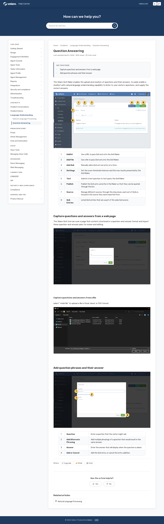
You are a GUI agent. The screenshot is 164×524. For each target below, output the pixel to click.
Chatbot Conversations (19, 107)
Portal (12, 133)
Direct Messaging (17, 163)
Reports (13, 81)
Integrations (15, 85)
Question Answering (21, 123)
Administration (16, 94)
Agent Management (18, 77)
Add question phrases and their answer (76, 73)
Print (91, 463)
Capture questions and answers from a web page (80, 69)
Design (13, 53)
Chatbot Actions (16, 111)
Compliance (15, 190)
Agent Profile (15, 73)
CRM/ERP (14, 176)
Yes (96, 484)
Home (55, 45)
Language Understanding (21, 115)
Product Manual (16, 199)
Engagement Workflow (19, 57)
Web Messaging (16, 167)
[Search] (114, 25)
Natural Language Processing (24, 119)
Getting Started (16, 48)
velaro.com (143, 4)
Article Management (18, 137)
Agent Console (16, 61)
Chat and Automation (18, 141)
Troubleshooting (16, 98)
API (11, 180)
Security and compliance (20, 89)
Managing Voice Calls (19, 154)
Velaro (89, 520)
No (110, 484)
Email (80, 463)
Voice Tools (14, 150)
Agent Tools (15, 65)
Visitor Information (17, 69)
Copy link (67, 463)
